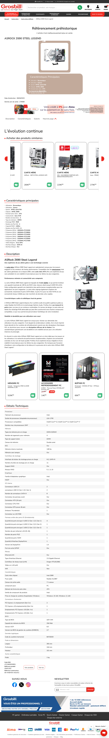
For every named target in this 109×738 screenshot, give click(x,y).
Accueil (6, 19)
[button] (6, 165)
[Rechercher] (79, 7)
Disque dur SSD (91, 715)
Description (10, 119)
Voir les (41, 668)
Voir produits (29, 668)
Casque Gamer (77, 715)
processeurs (56, 269)
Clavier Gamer (64, 715)
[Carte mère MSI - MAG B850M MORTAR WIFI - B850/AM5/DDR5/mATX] (71, 165)
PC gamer (16, 715)
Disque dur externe (54, 718)
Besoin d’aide (50, 1)
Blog (61, 737)
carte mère (10, 267)
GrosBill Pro (40, 1)
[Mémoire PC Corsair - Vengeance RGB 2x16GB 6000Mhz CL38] (21, 376)
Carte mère (15, 19)
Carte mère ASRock (27, 19)
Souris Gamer (52, 715)
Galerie (37, 119)
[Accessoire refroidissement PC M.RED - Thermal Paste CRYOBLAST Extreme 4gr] (55, 376)
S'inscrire (90, 689)
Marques (56, 737)
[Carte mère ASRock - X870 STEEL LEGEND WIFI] (38, 165)
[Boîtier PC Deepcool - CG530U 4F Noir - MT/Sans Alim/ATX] (88, 376)
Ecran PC (41, 715)
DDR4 (46, 283)
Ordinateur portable (29, 715)
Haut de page (48, 119)
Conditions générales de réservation (16, 734)
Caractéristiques (24, 119)
